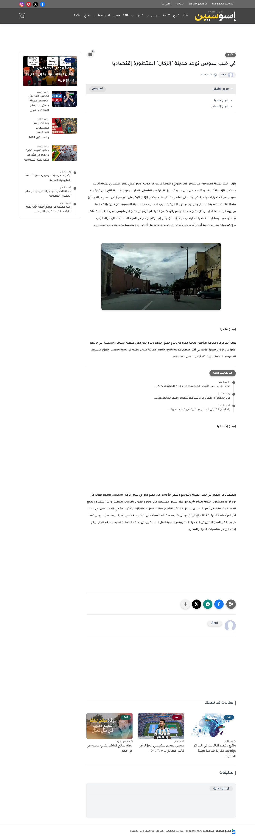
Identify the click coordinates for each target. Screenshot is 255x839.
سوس (155, 16)
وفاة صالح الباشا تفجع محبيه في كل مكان (110, 748)
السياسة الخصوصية (223, 4)
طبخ (87, 16)
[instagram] (21, 4)
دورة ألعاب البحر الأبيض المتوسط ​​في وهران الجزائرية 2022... (192, 386)
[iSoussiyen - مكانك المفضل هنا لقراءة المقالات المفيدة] (215, 16)
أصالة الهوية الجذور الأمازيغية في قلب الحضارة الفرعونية (47, 194)
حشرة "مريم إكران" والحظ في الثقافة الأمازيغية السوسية (36, 155)
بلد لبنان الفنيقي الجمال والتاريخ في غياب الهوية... (199, 409)
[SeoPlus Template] (233, 831)
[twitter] (35, 4)
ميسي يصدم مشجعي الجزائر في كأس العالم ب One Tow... (161, 748)
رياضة (77, 16)
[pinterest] (28, 4)
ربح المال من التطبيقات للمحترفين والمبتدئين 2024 (39, 130)
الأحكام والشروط (198, 4)
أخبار (185, 16)
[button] (219, 604)
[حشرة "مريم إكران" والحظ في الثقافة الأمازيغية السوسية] (64, 153)
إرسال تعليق (221, 788)
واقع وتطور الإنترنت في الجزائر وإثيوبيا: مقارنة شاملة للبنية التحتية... (215, 751)
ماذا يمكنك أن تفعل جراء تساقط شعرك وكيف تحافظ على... (192, 398)
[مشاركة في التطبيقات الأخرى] (185, 604)
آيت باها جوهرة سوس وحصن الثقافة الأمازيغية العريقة (48, 178)
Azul (223, 75)
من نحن (179, 4)
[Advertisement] (127, 39)
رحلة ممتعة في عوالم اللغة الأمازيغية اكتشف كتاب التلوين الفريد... (48, 210)
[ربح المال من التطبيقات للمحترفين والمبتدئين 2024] (64, 126)
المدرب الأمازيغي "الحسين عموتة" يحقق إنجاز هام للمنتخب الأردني (38, 103)
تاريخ (176, 16)
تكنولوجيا (104, 16)
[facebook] (42, 4)
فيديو (116, 16)
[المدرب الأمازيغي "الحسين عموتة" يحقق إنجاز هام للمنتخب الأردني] (64, 99)
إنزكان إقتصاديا (219, 106)
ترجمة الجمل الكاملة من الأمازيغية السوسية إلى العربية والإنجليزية (50, 74)
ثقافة (166, 16)
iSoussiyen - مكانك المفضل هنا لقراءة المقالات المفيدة (165, 831)
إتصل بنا (166, 4)
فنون (140, 16)
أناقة (126, 16)
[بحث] (22, 16)
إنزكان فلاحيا (220, 100)
